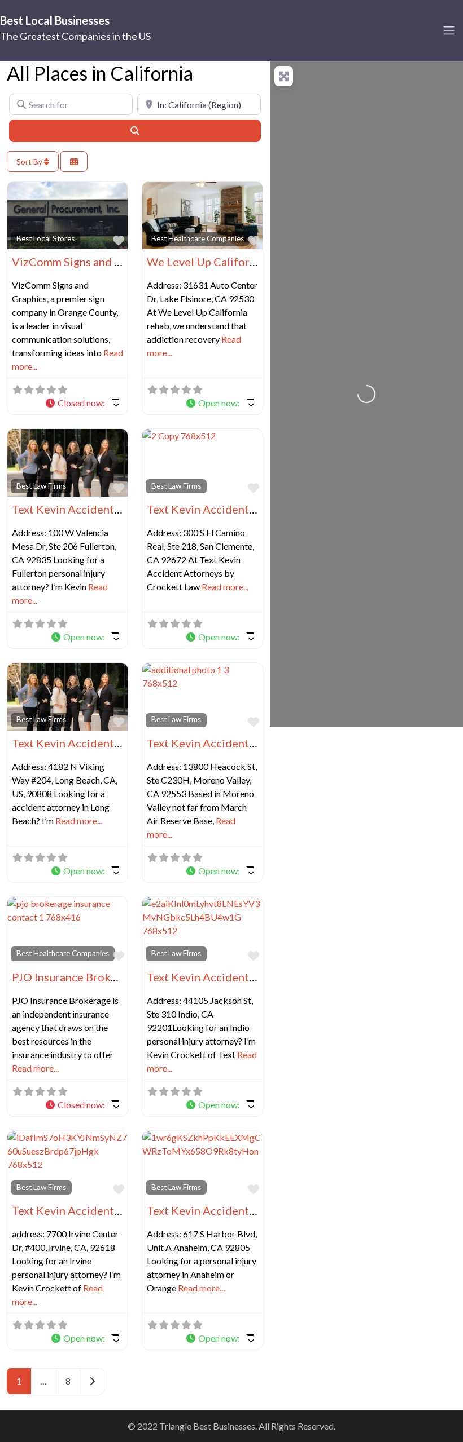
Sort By (30, 161)
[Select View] (74, 161)
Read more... (225, 586)
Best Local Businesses (55, 20)
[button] (82, 403)
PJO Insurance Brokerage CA (84, 977)
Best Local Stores (45, 238)
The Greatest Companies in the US (75, 36)
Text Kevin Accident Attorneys (90, 509)
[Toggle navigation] (449, 30)
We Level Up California (206, 261)
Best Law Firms (41, 485)
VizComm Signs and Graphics (85, 261)
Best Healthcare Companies (197, 238)
